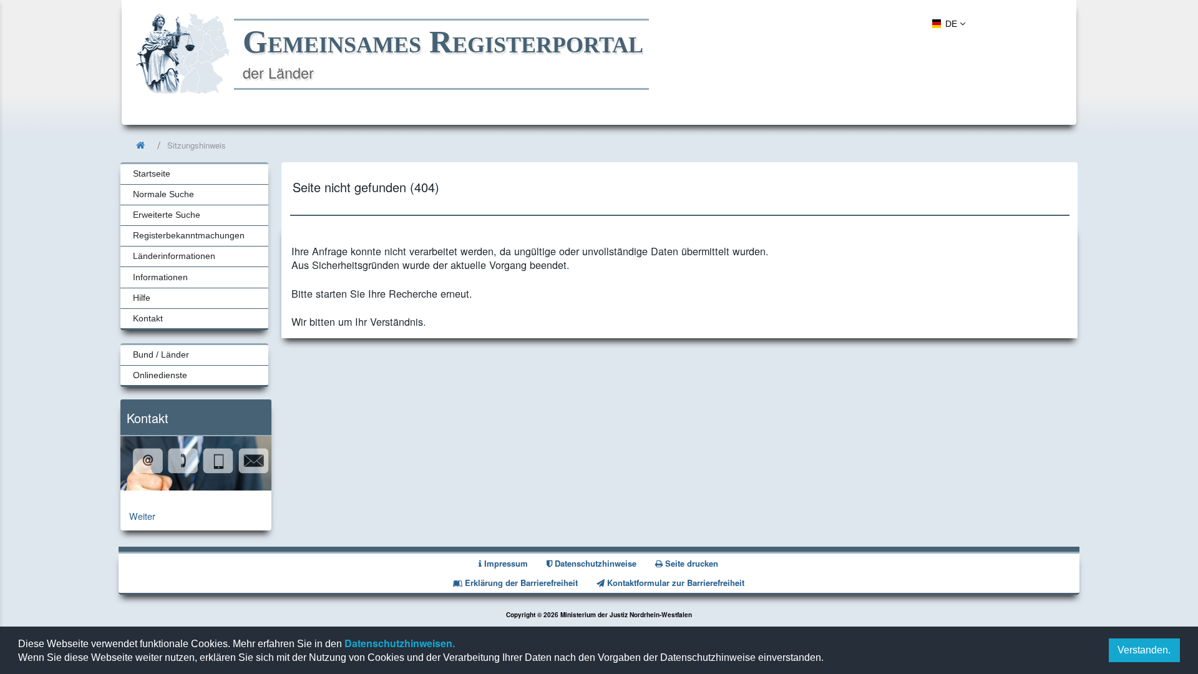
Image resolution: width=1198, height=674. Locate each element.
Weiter (142, 515)
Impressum (505, 563)
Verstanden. (1144, 650)
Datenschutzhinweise (594, 563)
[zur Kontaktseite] (195, 486)
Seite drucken (690, 563)
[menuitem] (947, 23)
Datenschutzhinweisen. (398, 643)
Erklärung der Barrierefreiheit (520, 583)
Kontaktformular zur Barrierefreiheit (674, 583)
